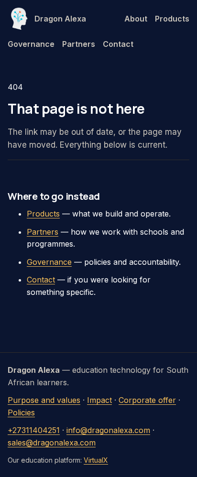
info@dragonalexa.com (108, 430)
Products (172, 18)
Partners (78, 44)
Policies (21, 412)
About (135, 18)
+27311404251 (34, 430)
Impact (99, 400)
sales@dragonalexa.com (52, 442)
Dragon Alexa (60, 18)
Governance (31, 44)
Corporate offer (147, 400)
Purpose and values (44, 400)
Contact (118, 44)
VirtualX (96, 460)
